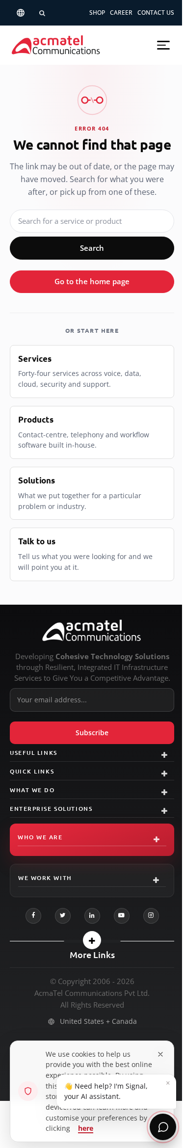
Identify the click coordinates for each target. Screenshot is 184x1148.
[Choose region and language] (20, 13)
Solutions (36, 480)
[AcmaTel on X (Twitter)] (63, 916)
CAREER (121, 12)
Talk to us (36, 541)
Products (35, 419)
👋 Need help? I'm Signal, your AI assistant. (117, 1089)
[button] (163, 45)
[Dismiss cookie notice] (160, 1054)
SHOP (97, 12)
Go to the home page (92, 281)
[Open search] (42, 13)
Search (92, 248)
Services (35, 358)
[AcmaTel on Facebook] (33, 916)
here (85, 1128)
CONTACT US (155, 12)
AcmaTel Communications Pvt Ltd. (92, 993)
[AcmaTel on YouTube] (122, 916)
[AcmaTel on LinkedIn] (92, 916)
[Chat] (163, 1127)
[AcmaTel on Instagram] (151, 916)
